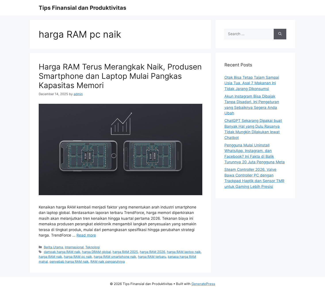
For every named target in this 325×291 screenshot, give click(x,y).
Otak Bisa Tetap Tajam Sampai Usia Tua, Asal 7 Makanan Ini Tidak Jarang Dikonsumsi (251, 83)
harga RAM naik (50, 256)
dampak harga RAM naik (62, 252)
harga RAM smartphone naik (115, 256)
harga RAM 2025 (125, 252)
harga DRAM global (96, 252)
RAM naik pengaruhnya (107, 261)
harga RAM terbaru (152, 256)
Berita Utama (53, 247)
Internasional (74, 247)
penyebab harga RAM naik (69, 261)
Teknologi (92, 247)
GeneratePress (203, 284)
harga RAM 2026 (152, 252)
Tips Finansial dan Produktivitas (82, 7)
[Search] (280, 34)
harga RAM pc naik (78, 256)
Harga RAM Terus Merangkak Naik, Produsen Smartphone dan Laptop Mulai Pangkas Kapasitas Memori (120, 76)
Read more (86, 235)
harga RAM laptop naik (184, 252)
